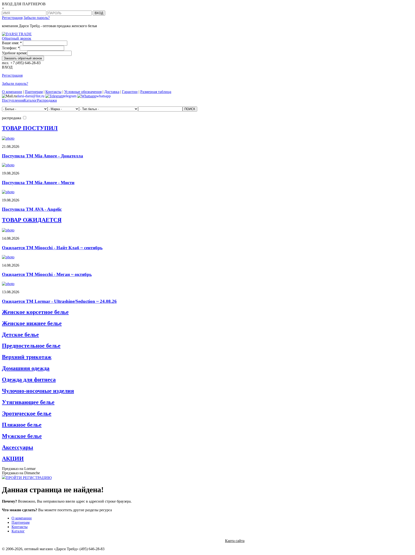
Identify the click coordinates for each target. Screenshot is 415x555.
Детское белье (20, 334)
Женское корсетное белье (35, 312)
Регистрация (12, 18)
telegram (69, 96)
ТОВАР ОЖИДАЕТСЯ (31, 220)
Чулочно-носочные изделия (38, 391)
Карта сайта (234, 541)
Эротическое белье (26, 413)
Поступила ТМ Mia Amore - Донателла (42, 155)
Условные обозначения (83, 92)
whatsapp (103, 96)
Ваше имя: (12, 43)
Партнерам (34, 92)
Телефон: (11, 48)
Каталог (30, 100)
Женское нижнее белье (32, 323)
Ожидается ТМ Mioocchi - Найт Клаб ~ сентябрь (52, 247)
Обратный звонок (16, 38)
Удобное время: (14, 53)
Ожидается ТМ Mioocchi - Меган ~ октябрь (47, 274)
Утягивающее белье (28, 402)
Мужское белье (22, 436)
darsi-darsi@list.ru (30, 96)
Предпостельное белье (31, 346)
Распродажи (47, 100)
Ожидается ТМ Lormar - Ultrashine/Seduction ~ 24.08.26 (59, 301)
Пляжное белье (22, 425)
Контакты (53, 92)
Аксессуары (17, 447)
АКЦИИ (13, 458)
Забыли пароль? (37, 18)
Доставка (111, 92)
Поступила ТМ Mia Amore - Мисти (38, 182)
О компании (12, 92)
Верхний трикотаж (26, 357)
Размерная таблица (155, 92)
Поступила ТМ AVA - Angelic (32, 209)
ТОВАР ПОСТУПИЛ (30, 128)
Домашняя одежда (25, 368)
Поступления (13, 100)
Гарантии (130, 92)
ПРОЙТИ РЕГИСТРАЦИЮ (29, 478)
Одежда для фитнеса (29, 379)
